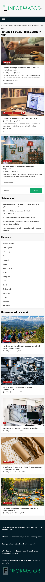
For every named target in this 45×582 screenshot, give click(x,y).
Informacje (17, 113)
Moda (5, 264)
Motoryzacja (7, 268)
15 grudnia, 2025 (17, 392)
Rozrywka (6, 277)
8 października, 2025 (18, 513)
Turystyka (6, 293)
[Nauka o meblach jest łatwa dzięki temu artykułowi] (22, 150)
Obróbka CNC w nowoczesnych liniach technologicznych (16, 212)
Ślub (4, 281)
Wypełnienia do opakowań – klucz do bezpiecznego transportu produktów (21, 223)
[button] (3, 19)
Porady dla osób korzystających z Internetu (20, 118)
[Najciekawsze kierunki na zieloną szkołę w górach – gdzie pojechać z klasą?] (22, 329)
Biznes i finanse (8, 243)
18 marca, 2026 (16, 351)
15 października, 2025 (18, 472)
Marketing (7, 62)
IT (23, 113)
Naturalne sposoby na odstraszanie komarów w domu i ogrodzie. (22, 229)
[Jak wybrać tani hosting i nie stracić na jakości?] (22, 412)
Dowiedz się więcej (8, 83)
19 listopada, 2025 (17, 431)
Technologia (7, 289)
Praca (5, 272)
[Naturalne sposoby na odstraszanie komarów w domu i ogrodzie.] (22, 492)
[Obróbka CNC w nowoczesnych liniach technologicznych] (22, 371)
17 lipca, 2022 (16, 72)
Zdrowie (6, 301)
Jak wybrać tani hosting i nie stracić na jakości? (19, 217)
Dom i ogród (7, 113)
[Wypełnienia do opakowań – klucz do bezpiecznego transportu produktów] (22, 450)
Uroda (5, 297)
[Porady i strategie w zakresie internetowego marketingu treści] (22, 51)
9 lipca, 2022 (15, 171)
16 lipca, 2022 (16, 121)
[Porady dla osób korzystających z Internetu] (22, 102)
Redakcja (7, 73)
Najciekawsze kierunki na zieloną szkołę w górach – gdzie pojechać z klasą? (21, 205)
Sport (5, 285)
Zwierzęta (6, 305)
